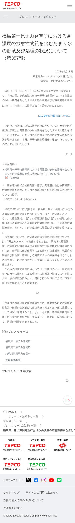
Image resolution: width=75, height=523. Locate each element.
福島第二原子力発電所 (17, 347)
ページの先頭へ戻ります (67, 400)
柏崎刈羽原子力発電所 (17, 353)
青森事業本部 (12, 360)
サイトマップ (11, 492)
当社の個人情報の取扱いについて (23, 500)
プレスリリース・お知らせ (37, 17)
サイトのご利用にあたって (42, 492)
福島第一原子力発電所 (17, 341)
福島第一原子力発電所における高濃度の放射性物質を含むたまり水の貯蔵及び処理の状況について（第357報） (38, 173)
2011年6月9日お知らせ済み (54, 115)
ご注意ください (12, 508)
